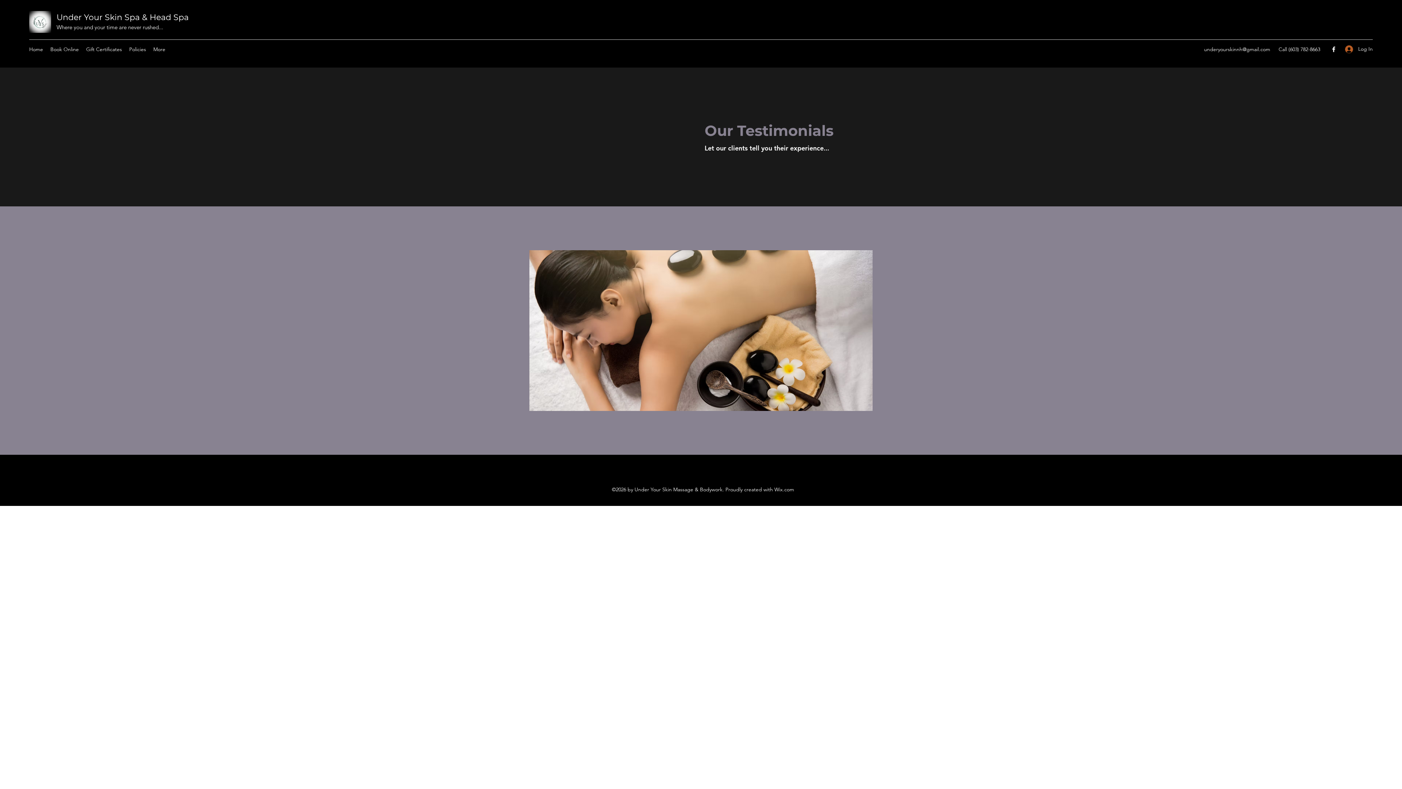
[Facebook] (1333, 49)
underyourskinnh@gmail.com (1237, 49)
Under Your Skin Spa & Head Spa (123, 17)
